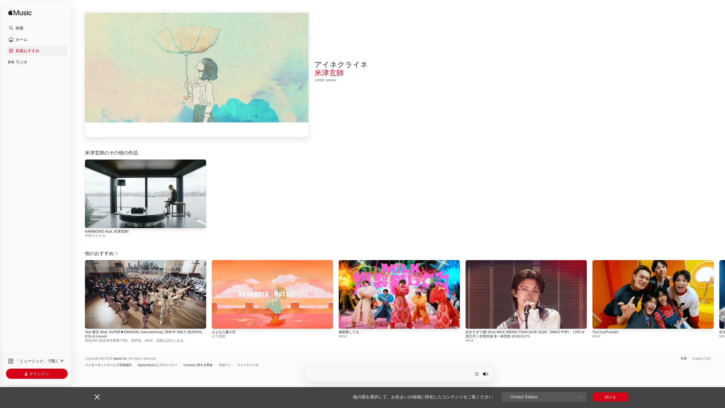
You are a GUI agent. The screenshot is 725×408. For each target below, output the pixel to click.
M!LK (149, 340)
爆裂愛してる (349, 332)
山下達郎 (218, 336)
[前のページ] (79, 294)
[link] (101, 253)
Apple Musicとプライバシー (158, 365)
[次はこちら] (476, 374)
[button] (36, 28)
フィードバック (248, 365)
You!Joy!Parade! (605, 332)
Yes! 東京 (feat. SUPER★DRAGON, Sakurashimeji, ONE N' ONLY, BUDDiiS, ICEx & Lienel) (143, 334)
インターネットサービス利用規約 (108, 365)
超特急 (136, 340)
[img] (20, 13)
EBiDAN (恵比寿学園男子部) (106, 340)
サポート (225, 365)
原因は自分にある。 (171, 340)
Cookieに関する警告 (198, 365)
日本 (684, 358)
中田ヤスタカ (95, 235)
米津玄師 (329, 72)
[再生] (197, 74)
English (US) (702, 358)
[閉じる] (97, 397)
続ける (610, 397)
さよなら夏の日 (224, 332)
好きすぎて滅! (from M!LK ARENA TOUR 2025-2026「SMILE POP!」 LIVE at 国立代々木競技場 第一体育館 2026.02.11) (525, 334)
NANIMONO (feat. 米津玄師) (107, 231)
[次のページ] (719, 294)
